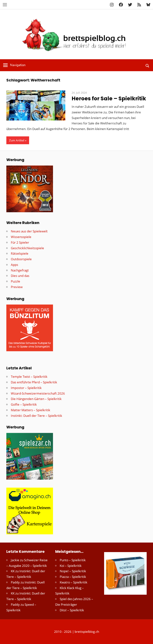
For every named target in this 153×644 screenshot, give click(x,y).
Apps (14, 264)
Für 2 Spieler (20, 242)
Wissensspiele (21, 237)
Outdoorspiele (21, 259)
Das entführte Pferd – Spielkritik (34, 382)
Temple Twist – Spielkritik (29, 376)
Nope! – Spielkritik (73, 571)
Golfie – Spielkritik (24, 404)
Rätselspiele (19, 253)
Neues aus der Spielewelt (29, 231)
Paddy (15, 582)
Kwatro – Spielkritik (73, 582)
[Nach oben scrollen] (147, 638)
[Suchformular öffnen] (147, 65)
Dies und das (20, 276)
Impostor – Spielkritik (26, 388)
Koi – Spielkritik (71, 565)
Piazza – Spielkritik (73, 576)
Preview (17, 287)
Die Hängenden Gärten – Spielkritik (36, 399)
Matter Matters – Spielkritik (30, 410)
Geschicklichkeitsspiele (27, 248)
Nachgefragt (20, 270)
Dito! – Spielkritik (72, 610)
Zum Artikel (16, 140)
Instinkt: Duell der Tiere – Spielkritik (36, 415)
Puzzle (15, 281)
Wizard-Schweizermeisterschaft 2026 (38, 393)
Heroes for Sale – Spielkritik (109, 98)
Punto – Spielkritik (73, 560)
